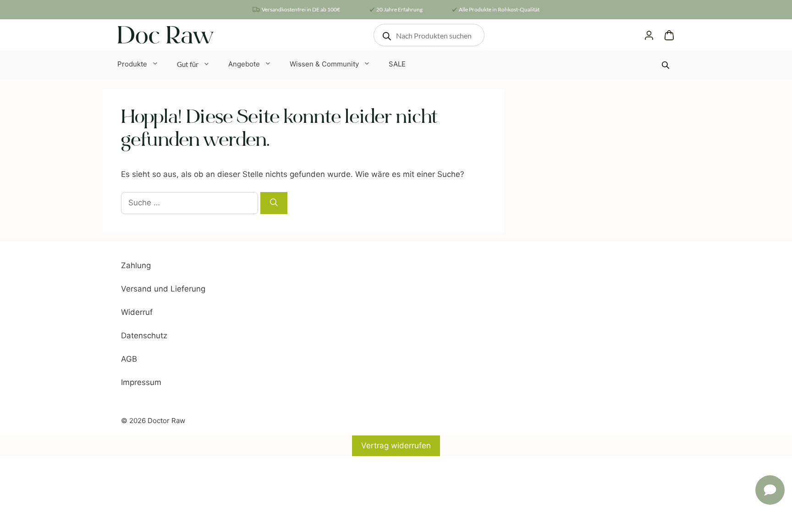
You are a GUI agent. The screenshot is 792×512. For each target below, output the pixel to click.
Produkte (132, 64)
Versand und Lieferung (163, 288)
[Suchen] (273, 203)
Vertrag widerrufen (396, 445)
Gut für (187, 64)
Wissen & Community (324, 64)
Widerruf (137, 312)
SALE (397, 64)
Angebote (244, 64)
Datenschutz (144, 335)
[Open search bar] (666, 65)
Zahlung (136, 265)
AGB (129, 358)
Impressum (141, 382)
